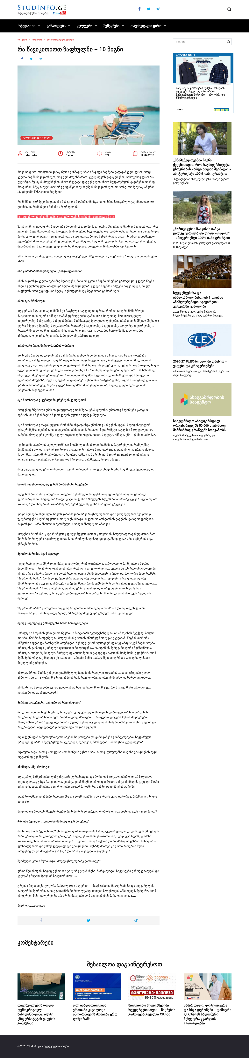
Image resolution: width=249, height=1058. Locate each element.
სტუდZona (27, 26)
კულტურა (84, 26)
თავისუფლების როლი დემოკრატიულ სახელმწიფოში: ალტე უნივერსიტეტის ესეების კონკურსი (36, 1014)
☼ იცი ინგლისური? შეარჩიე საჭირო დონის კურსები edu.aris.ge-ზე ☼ (66, 216)
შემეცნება (111, 26)
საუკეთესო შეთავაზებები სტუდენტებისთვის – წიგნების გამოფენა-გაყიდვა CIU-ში (151, 1009)
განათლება (56, 26)
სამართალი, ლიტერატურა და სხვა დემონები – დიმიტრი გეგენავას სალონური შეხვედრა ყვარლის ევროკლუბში (207, 1014)
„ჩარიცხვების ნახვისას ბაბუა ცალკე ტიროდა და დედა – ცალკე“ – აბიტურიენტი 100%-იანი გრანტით (201, 233)
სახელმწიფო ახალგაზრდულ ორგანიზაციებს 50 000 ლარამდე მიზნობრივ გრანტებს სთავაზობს (199, 425)
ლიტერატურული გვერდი (36, 137)
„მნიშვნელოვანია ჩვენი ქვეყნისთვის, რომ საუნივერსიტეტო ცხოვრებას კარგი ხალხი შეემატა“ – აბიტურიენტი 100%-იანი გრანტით (202, 166)
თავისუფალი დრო (146, 26)
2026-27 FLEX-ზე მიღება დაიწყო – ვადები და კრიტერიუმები (200, 364)
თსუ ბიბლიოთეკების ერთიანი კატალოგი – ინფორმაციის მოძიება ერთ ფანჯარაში (95, 1011)
